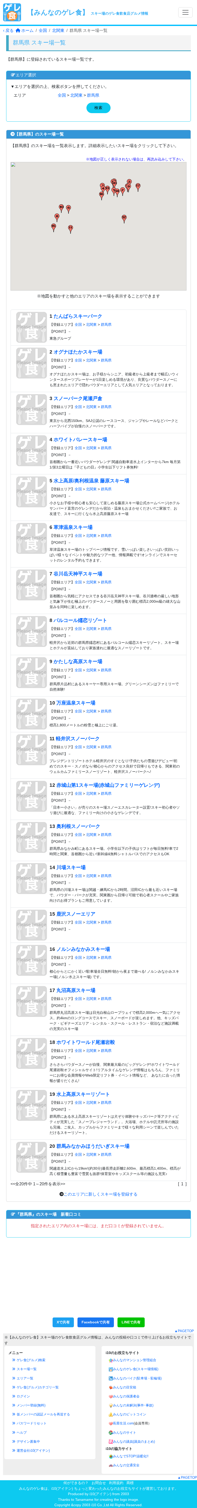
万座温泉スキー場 (75, 703)
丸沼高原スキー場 (75, 990)
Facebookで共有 (96, 1322)
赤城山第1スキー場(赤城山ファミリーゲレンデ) (108, 785)
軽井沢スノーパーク (78, 738)
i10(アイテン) (100, 1494)
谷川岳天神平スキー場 (78, 573)
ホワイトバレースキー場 (80, 439)
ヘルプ (21, 1432)
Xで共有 (63, 1322)
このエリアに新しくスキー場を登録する (100, 1194)
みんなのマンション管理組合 (134, 1360)
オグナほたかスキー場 (78, 352)
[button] (122, 191)
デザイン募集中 (28, 1441)
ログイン (23, 1396)
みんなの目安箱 (124, 1387)
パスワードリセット (31, 1423)
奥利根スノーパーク (78, 826)
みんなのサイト (124, 1432)
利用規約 (116, 1483)
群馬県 (93, 95)
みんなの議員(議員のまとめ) (134, 1441)
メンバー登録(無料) (30, 1405)
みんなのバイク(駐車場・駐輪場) (137, 1378)
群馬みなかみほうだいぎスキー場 (93, 1146)
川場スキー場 (71, 867)
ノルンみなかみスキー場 (83, 949)
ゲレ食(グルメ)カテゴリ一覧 (37, 1387)
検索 (98, 107)
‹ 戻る (8, 30)
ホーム (27, 30)
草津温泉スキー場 (73, 527)
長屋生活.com (123, 1423)
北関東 (58, 30)
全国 (43, 30)
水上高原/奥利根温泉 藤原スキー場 (91, 480)
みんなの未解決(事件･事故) (133, 1405)
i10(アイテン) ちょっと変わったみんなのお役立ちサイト (96, 1488)
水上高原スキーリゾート (83, 1094)
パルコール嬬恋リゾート (80, 620)
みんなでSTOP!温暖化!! (131, 1456)
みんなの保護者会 (126, 1396)
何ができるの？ (75, 1483)
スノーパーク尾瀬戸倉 (78, 398)
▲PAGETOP (184, 1331)
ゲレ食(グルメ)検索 (30, 1360)
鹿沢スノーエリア (75, 914)
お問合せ (99, 1483)
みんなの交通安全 (126, 1465)
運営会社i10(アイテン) (33, 1450)
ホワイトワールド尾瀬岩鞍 (85, 1042)
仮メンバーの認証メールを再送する (43, 1414)
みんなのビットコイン (129, 1414)
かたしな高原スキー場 (78, 661)
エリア (20, 95)
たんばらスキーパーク (78, 316)
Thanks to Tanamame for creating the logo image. (98, 1499)
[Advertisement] (98, 1280)
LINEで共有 (131, 1322)
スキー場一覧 (26, 1369)
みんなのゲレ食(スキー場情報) (135, 1369)
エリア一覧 (24, 1378)
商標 (130, 1483)
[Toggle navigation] (185, 12)
